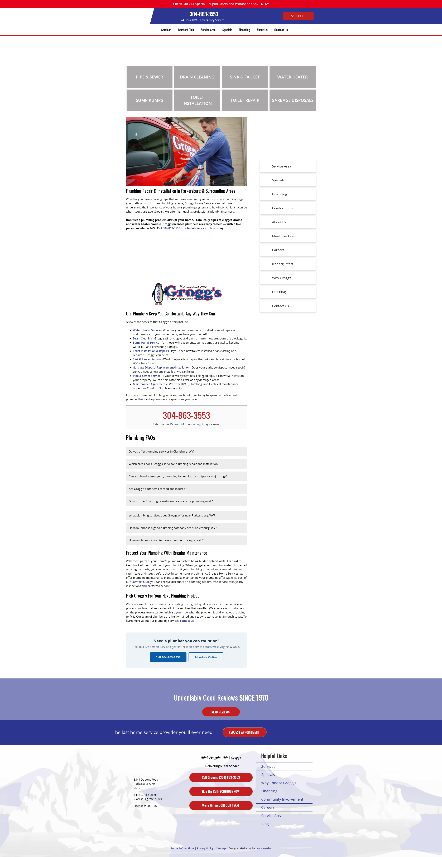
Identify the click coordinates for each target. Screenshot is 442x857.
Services (166, 29)
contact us (187, 621)
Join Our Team (221, 805)
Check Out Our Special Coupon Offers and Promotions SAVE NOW (221, 4)
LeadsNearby (263, 848)
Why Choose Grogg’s (278, 782)
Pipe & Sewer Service (146, 376)
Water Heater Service (147, 330)
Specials (227, 29)
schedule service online (199, 228)
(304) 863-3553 (221, 777)
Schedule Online (206, 657)
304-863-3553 (204, 14)
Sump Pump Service (146, 342)
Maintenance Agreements (150, 384)
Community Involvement (282, 799)
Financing (244, 29)
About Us (262, 29)
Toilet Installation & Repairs (151, 351)
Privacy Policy (205, 848)
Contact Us (281, 29)
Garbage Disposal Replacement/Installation (161, 367)
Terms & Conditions (182, 848)
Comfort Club (186, 29)
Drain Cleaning (142, 338)
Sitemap (221, 848)
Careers (268, 807)
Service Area (208, 29)
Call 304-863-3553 (168, 657)
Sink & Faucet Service (147, 359)
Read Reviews (221, 712)
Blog (265, 823)
